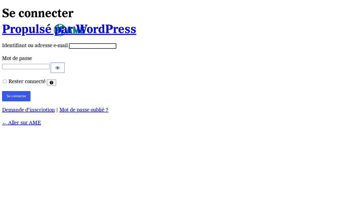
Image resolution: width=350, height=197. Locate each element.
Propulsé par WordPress (69, 30)
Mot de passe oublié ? (83, 110)
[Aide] (51, 82)
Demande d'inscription (28, 110)
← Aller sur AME (21, 123)
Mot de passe (17, 58)
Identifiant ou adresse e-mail (35, 45)
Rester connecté (27, 81)
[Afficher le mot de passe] (58, 68)
